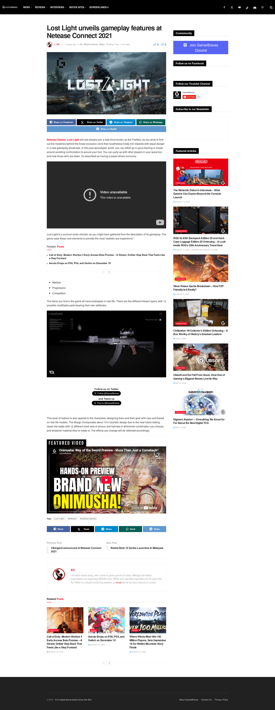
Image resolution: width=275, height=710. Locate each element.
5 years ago (70, 44)
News (26, 7)
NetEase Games (88, 518)
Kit (58, 44)
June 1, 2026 (180, 338)
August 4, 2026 (182, 294)
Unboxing (181, 231)
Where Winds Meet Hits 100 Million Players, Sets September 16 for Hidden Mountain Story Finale (148, 642)
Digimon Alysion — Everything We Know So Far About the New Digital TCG (199, 421)
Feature (180, 183)
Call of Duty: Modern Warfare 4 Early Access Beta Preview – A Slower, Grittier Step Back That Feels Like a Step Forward (107, 256)
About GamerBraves (188, 699)
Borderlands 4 (99, 7)
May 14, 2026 (180, 427)
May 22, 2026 (180, 383)
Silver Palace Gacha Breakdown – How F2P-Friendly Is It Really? (198, 287)
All (81, 44)
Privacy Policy (221, 699)
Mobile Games (91, 44)
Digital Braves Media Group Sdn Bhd (76, 699)
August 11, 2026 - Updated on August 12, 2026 (196, 249)
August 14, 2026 (182, 201)
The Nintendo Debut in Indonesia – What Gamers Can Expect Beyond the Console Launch (197, 193)
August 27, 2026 (55, 651)
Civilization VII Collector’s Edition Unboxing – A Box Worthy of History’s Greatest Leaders (200, 332)
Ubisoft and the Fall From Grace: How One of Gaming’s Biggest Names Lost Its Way (199, 376)
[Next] (109, 272)
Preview (53, 630)
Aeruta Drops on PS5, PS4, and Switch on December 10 (80, 263)
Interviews (57, 7)
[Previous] (103, 272)
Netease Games (56, 139)
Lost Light (73, 139)
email (118, 582)
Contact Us (206, 699)
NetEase (72, 518)
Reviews (40, 7)
